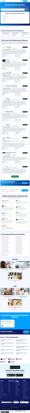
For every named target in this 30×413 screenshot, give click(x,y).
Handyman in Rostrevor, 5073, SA (6, 321)
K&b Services (8, 137)
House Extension (17, 383)
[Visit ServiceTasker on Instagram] (7, 402)
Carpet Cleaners (17, 389)
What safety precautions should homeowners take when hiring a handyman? (22, 347)
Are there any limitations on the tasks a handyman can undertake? (21, 340)
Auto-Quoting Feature (26, 387)
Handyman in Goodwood (19, 252)
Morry (7, 166)
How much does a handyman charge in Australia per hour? (7, 350)
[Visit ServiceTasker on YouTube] (10, 402)
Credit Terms (24, 393)
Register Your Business (23, 402)
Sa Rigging (7, 124)
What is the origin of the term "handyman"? (6, 346)
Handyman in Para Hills (5, 250)
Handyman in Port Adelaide (5, 247)
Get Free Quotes (15, 402)
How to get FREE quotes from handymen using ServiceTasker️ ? (22, 350)
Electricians (17, 394)
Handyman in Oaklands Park (5, 242)
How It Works (25, 388)
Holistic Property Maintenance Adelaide (11, 85)
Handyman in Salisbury (19, 250)
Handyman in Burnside (19, 236)
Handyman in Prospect (19, 247)
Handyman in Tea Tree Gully (5, 252)
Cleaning (16, 392)
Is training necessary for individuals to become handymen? (7, 343)
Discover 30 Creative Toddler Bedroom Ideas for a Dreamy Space (7, 296)
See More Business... (15, 176)
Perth (8, 387)
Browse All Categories (26, 389)
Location (9, 382)
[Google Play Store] (19, 375)
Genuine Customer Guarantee (25, 385)
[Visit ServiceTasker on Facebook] (2, 402)
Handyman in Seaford (5, 245)
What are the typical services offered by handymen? (6, 340)
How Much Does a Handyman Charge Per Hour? (15, 281)
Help (1, 392)
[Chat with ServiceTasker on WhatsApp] (11, 402)
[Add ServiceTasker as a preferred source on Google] (15, 367)
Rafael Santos (8, 98)
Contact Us (1, 388)
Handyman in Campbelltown (5, 237)
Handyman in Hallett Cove (5, 241)
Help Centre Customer (26, 398)
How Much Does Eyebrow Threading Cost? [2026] (7, 270)
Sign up (1, 397)
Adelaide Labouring (9, 72)
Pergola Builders (17, 384)
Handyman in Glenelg (18, 240)
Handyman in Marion (18, 241)
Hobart (9, 391)
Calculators (1, 391)
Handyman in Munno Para (5, 246)
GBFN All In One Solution (9, 111)
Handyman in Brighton (5, 240)
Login (1, 396)
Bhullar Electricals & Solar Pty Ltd (11, 152)
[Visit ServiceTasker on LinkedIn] (8, 402)
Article (1, 386)
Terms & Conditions (25, 382)
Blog (1, 383)
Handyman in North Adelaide (6, 236)
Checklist (1, 387)
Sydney (9, 383)
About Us (1, 382)
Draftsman (16, 387)
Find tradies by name (3, 393)
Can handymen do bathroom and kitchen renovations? (21, 353)
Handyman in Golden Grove (5, 251)
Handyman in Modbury (19, 251)
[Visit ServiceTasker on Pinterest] (3, 402)
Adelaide (14, 26)
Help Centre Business (26, 397)
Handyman (8, 26)
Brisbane (9, 386)
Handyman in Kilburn (18, 246)
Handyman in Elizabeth (19, 245)
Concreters (16, 393)
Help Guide (24, 394)
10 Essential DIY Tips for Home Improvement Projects (15, 308)
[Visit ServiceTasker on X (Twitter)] (5, 402)
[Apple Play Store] (11, 375)
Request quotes (25, 111)
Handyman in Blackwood (19, 242)
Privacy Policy (25, 383)
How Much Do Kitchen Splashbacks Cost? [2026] (22, 270)
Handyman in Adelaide (5, 255)
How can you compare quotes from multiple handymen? (6, 353)
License (24, 392)
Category (4, 26)
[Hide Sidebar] (29, 0)
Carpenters (16, 388)
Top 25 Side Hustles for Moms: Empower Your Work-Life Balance (22, 296)
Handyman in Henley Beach (19, 237)
